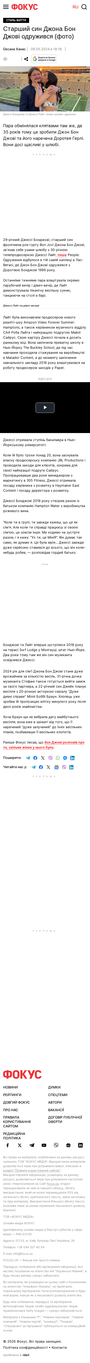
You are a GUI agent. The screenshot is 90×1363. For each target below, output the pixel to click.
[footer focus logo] (22, 1074)
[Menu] (5, 6)
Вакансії (56, 1110)
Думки (54, 1087)
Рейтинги (12, 1095)
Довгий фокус (16, 1102)
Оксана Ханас (14, 49)
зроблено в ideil (16, 1355)
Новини (10, 1087)
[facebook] (8, 1145)
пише (62, 255)
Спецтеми (57, 1095)
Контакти (59, 1347)
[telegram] (32, 1145)
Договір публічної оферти (65, 1119)
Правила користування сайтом (17, 1121)
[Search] (84, 7)
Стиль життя (16, 20)
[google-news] (68, 1145)
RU (75, 7)
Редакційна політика (14, 1136)
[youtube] (44, 1145)
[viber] (56, 1145)
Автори (55, 1102)
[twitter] (20, 1145)
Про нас (10, 1110)
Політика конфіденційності (25, 1347)
